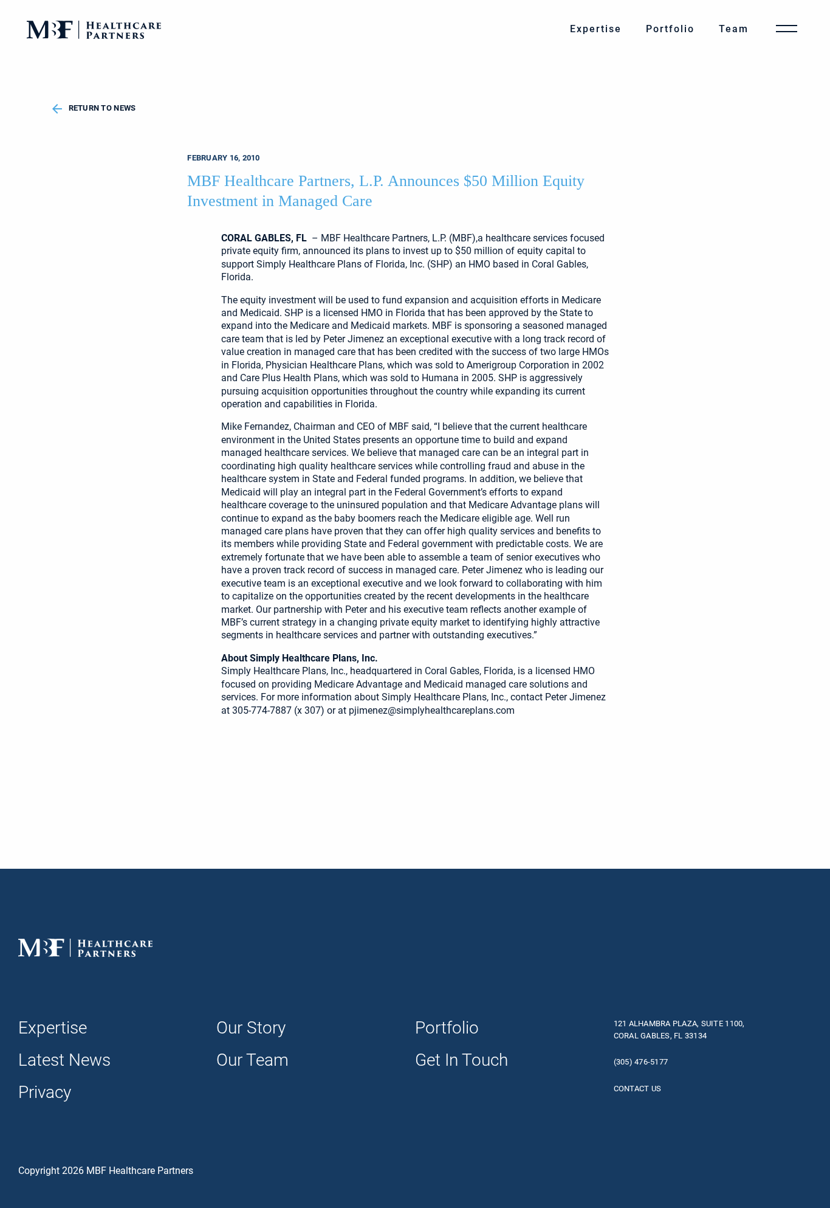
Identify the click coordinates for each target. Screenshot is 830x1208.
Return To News (102, 107)
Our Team (252, 1060)
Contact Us (638, 1088)
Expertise (596, 29)
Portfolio (670, 29)
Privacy (44, 1092)
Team (734, 29)
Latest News (64, 1060)
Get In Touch (461, 1060)
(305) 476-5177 (641, 1061)
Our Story (251, 1028)
